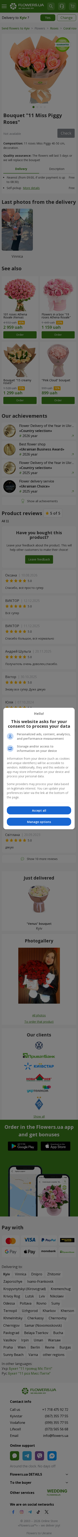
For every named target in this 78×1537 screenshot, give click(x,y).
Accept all (39, 810)
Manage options (39, 822)
